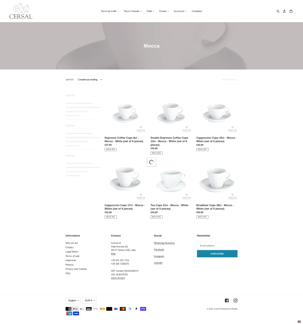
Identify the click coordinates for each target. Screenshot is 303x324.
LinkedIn (158, 262)
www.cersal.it (118, 278)
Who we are (71, 243)
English (72, 300)
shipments (70, 260)
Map (113, 253)
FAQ (67, 273)
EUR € (88, 300)
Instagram (159, 256)
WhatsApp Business (164, 243)
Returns (69, 264)
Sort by (69, 80)
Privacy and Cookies (76, 269)
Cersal (217, 309)
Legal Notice (71, 251)
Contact (69, 247)
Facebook (159, 249)
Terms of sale (72, 256)
